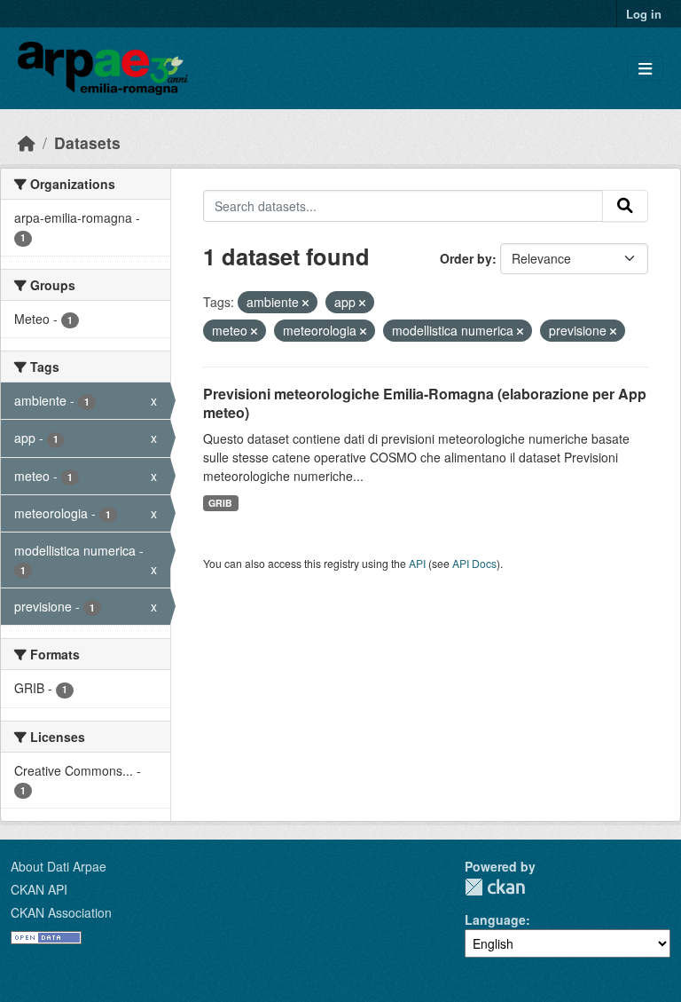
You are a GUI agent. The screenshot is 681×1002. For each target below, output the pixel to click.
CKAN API (39, 889)
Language (495, 919)
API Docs (474, 563)
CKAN (495, 887)
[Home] (26, 142)
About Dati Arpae (58, 866)
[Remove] (305, 303)
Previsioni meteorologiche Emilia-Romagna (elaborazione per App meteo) (424, 402)
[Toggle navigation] (645, 69)
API (417, 563)
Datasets (87, 142)
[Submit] (625, 206)
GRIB (220, 502)
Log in (643, 13)
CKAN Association (61, 912)
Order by (466, 258)
